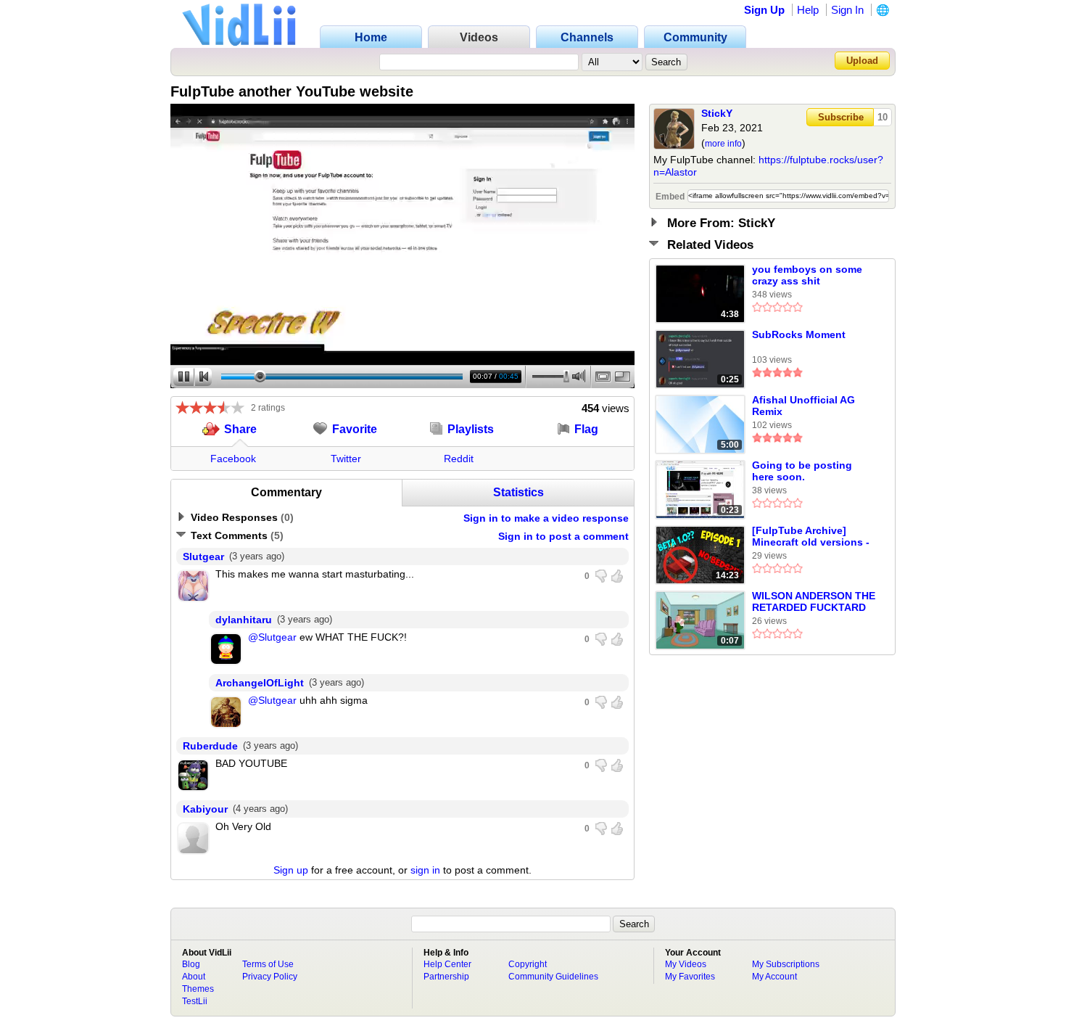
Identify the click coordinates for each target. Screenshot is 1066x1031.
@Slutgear (272, 637)
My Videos (685, 964)
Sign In (847, 10)
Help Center (447, 964)
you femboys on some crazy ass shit (807, 275)
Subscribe (841, 117)
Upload (862, 60)
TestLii (194, 1001)
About (193, 977)
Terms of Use (268, 964)
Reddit (459, 458)
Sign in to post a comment (563, 536)
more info (723, 144)
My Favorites (690, 977)
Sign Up (764, 10)
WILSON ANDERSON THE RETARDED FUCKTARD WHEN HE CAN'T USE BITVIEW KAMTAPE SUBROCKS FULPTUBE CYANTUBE (813, 602)
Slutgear (203, 556)
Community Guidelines (553, 977)
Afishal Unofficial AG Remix (803, 405)
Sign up (290, 870)
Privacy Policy (269, 977)
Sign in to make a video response (546, 518)
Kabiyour (205, 809)
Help (808, 10)
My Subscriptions (785, 964)
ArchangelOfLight (259, 683)
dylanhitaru (243, 619)
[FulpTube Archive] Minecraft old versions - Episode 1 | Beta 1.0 (810, 537)
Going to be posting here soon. (802, 470)
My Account (774, 977)
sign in (425, 870)
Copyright (527, 964)
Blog (191, 964)
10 (882, 117)
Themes (198, 989)
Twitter (346, 458)
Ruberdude (210, 746)
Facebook (233, 458)
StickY (716, 113)
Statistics (518, 492)
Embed (670, 197)
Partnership (446, 977)
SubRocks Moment (799, 334)
